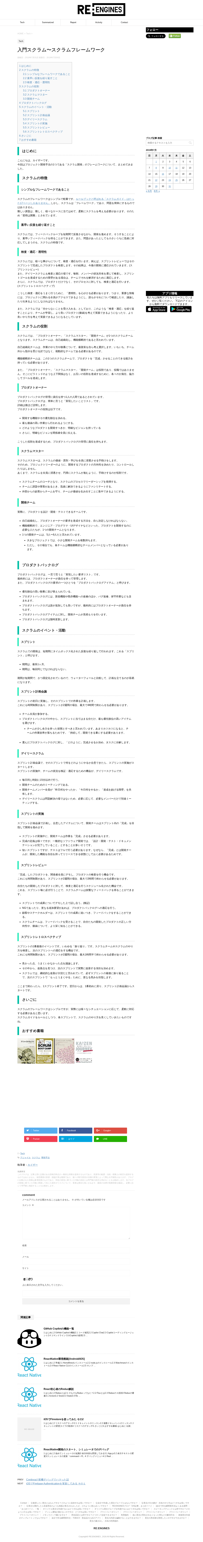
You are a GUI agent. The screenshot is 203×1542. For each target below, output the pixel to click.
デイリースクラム (35, 119)
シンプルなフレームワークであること (46, 74)
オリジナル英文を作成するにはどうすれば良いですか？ (67, 1509)
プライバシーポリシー (109, 1512)
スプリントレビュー (36, 127)
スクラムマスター (35, 94)
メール (25, 1257)
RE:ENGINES (102, 1528)
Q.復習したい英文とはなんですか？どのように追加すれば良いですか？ (61, 1503)
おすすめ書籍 (27, 140)
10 (170, 168)
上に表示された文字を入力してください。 (43, 1285)
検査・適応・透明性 (36, 82)
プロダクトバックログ (33, 103)
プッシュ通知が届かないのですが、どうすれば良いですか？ (70, 1512)
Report (73, 22)
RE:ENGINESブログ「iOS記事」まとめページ (132, 1506)
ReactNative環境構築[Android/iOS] (64, 1358)
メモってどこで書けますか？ (55, 1515)
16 (163, 174)
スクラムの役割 (29, 86)
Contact (124, 22)
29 (156, 186)
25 (176, 180)
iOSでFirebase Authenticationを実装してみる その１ (56, 1483)
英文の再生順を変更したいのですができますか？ (166, 1518)
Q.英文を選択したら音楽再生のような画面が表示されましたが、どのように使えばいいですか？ (67, 1506)
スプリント (31, 111)
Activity (98, 22)
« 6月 (149, 191)
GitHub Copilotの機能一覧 (59, 1328)
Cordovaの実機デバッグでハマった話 (47, 1479)
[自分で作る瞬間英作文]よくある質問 (171, 1506)
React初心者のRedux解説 (59, 1389)
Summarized (48, 22)
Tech (22, 22)
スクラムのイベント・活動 (35, 107)
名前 (24, 1245)
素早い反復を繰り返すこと (40, 78)
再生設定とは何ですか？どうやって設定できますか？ (94, 1515)
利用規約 (125, 1515)
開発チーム (31, 98)
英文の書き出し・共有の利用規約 (104, 1521)
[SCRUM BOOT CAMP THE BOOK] (45, 1061)
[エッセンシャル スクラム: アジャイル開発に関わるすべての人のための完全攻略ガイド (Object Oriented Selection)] (64, 1061)
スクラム (36, 1157)
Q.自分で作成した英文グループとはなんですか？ (117, 1503)
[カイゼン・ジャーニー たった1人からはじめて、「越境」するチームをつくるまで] (84, 1061)
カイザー (33, 1164)
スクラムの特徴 (29, 70)
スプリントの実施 (35, 123)
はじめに (25, 66)
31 (170, 186)
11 (176, 168)
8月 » (157, 191)
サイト (25, 1268)
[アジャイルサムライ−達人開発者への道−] (26, 1061)
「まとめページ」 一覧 (29, 1509)
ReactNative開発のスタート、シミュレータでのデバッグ (76, 1449)
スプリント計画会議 (36, 115)
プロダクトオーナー (36, 90)
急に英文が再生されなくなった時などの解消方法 (153, 1515)
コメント (28, 1205)
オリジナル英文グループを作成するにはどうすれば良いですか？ (122, 1509)
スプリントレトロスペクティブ (43, 131)
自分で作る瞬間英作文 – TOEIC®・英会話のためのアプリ (76, 1518)
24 (170, 180)
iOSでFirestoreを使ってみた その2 (64, 1419)
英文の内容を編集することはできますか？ (123, 1518)
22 (156, 180)
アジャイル (25, 1157)
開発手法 (45, 1157)
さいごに (25, 135)
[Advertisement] (47, 1098)
